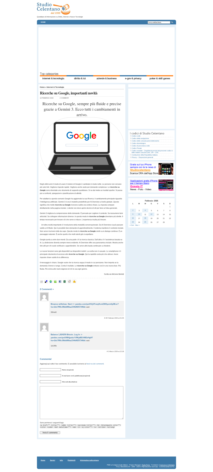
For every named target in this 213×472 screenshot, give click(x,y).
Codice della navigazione (140, 138)
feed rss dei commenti (95, 364)
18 (145, 218)
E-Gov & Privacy (133, 78)
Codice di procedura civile (141, 146)
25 (145, 222)
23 (133, 222)
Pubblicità (71, 460)
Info (61, 460)
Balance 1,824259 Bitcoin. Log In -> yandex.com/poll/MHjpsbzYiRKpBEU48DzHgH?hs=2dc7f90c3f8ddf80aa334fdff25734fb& (72, 337)
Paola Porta (146, 465)
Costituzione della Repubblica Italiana (145, 155)
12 (151, 214)
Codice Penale (137, 148)
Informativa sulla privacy (89, 460)
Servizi (52, 460)
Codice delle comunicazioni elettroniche (145, 141)
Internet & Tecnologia (53, 78)
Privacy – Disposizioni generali (142, 157)
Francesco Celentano (167, 465)
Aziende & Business (107, 78)
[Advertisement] (106, 50)
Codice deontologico (139, 143)
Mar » (137, 225)
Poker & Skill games (160, 78)
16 (133, 218)
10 (139, 214)
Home (43, 22)
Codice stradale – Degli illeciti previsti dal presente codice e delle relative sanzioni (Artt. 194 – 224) (152, 151)
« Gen (132, 225)
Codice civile (136, 136)
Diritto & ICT (80, 78)
